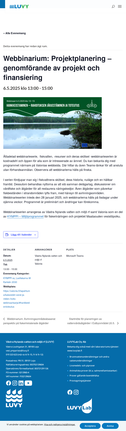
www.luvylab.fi (74, 350)
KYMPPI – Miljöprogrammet (25, 216)
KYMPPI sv (9, 278)
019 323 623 (11, 354)
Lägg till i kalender (21, 234)
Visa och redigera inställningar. (59, 424)
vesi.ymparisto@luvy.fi (17, 350)
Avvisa (110, 425)
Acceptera (90, 425)
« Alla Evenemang (14, 33)
